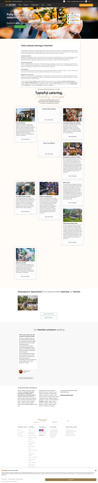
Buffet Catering (31, 464)
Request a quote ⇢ (49, 317)
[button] (90, 1)
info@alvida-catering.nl (42, 419)
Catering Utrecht (53, 435)
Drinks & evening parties (31, 447)
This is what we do (21, 431)
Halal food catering (69, 429)
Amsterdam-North (28, 393)
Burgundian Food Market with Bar (31, 432)
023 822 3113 (54, 422)
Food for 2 (30, 429)
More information (25, 139)
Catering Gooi (52, 436)
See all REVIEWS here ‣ (26, 378)
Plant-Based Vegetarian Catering (32, 438)
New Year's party (31, 466)
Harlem (31, 404)
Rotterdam (41, 401)
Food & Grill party (31, 462)
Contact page (20, 435)
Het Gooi (27, 404)
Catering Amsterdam (54, 429)
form (68, 420)
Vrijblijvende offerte (86, 5)
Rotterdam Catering (53, 432)
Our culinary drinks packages (32, 444)
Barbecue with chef (32, 435)
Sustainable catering (70, 432)
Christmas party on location (32, 460)
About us (19, 429)
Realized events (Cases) (70, 434)
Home (19, 4)
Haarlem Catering (53, 434)
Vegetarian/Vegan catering (71, 431)
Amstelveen (25, 392)
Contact (49, 4)
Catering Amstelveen (54, 431)
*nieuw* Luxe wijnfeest (32, 457)
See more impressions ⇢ (49, 313)
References (20, 433)
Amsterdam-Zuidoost (31, 395)
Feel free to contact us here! (66, 395)
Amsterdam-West (21, 395)
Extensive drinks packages (31, 454)
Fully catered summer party (32, 451)
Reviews (10, 26)
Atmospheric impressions (71, 435)
